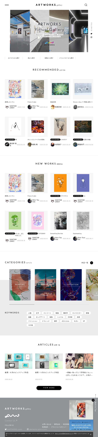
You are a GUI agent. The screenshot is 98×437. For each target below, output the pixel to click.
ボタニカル (65, 321)
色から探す (31, 58)
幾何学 (65, 313)
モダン (76, 321)
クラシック (46, 321)
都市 (55, 321)
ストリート (47, 313)
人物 (29, 313)
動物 (57, 313)
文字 (37, 313)
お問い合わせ (46, 424)
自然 (78, 317)
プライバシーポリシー (59, 427)
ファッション (32, 321)
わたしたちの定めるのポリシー (64, 433)
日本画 (70, 317)
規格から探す (49, 58)
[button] (46, 50)
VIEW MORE (49, 388)
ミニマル (60, 317)
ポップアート (40, 317)
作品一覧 (85, 263)
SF (84, 321)
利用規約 (45, 427)
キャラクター (77, 313)
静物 (87, 313)
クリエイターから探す (66, 58)
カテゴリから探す (14, 58)
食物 (51, 317)
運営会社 (57, 424)
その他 (30, 325)
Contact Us (10, 421)
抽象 (29, 317)
